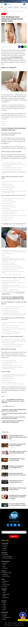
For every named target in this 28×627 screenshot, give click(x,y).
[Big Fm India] (24, 4)
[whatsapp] (25, 46)
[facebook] (19, 46)
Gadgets (4, 589)
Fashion (4, 607)
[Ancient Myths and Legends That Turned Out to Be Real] (4, 445)
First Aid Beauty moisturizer (12, 401)
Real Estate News (6, 617)
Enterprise (5, 614)
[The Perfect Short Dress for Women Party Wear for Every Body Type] (4, 437)
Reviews (4, 550)
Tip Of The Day (6, 584)
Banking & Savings (7, 572)
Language (23, 1)
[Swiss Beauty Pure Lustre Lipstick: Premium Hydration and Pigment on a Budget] (4, 497)
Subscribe (14, 536)
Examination (5, 554)
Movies (4, 564)
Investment (5, 574)
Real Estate (5, 612)
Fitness (4, 609)
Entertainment (6, 561)
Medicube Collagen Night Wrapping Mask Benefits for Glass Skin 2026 (13, 410)
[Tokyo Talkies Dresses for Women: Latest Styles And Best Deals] (4, 453)
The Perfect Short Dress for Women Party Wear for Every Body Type (18, 437)
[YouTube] (15, 525)
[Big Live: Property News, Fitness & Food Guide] (7, 4)
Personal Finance (6, 576)
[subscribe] (19, 525)
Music (4, 566)
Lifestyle (4, 601)
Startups (4, 619)
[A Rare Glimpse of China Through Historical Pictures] (4, 489)
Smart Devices (6, 597)
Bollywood (5, 563)
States (2, 1)
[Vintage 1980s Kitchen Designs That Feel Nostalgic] (4, 460)
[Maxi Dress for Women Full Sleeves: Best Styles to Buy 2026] (4, 475)
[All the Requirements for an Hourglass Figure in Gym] (4, 482)
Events (4, 606)
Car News (5, 546)
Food (3, 579)
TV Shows (5, 568)
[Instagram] (11, 525)
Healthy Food (6, 581)
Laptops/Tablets (6, 594)
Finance (4, 571)
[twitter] (22, 46)
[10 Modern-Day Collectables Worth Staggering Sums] (4, 467)
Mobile (4, 595)
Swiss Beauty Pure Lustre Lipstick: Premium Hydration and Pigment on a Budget (18, 497)
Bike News (5, 545)
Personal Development (7, 558)
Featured (4, 548)
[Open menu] (2, 4)
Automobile (5, 543)
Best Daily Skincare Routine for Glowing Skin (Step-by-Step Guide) (13, 417)
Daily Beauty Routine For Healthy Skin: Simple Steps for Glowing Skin (12, 421)
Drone (4, 592)
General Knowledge (7, 556)
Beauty (4, 13)
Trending (5, 586)
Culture (4, 604)
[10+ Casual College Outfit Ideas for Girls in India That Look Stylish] (4, 505)
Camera (4, 590)
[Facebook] (8, 525)
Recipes (4, 582)
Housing (4, 615)
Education (4, 552)
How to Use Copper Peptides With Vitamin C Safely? (14, 414)
